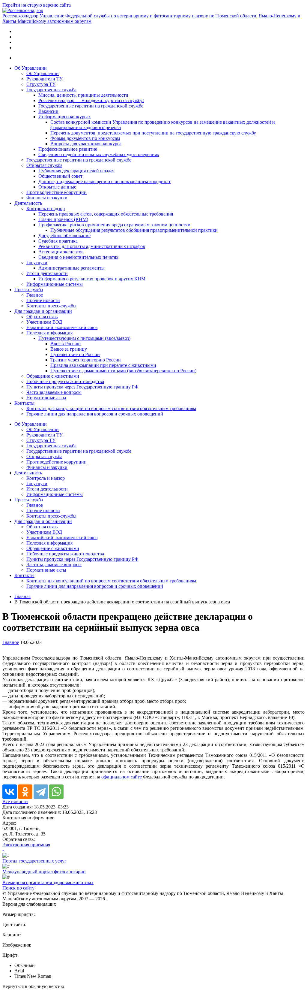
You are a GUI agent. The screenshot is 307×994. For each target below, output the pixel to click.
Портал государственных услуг (34, 860)
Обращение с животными (52, 376)
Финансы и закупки (46, 197)
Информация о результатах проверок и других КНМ (91, 278)
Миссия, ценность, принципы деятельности (83, 95)
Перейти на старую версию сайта (36, 5)
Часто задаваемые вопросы (54, 392)
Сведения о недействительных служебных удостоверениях (98, 154)
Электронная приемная (26, 844)
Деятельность (28, 203)
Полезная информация (49, 332)
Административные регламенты (71, 267)
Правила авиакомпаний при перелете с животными (103, 365)
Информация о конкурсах (64, 116)
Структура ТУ (40, 84)
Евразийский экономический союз (61, 327)
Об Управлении (30, 68)
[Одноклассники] (25, 791)
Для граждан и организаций (43, 311)
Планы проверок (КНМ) (63, 219)
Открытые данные (57, 186)
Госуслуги (36, 262)
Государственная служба (51, 89)
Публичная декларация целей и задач (76, 170)
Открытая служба (44, 165)
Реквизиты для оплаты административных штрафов (91, 246)
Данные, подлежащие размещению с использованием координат (104, 181)
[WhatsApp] (56, 791)
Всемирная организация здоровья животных (48, 882)
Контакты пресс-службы (51, 305)
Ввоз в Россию (65, 343)
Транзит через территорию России (85, 359)
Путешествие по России (75, 354)
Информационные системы (54, 284)
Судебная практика (58, 240)
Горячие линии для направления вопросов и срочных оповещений (94, 413)
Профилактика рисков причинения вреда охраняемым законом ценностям (114, 224)
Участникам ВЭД (44, 322)
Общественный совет (60, 176)
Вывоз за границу (68, 349)
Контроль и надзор (45, 208)
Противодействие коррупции (56, 192)
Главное (34, 295)
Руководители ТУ (44, 78)
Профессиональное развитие (67, 149)
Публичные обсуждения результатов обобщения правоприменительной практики (134, 230)
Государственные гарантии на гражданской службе (90, 105)
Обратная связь (42, 316)
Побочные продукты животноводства (65, 381)
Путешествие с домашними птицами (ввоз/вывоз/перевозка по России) (123, 370)
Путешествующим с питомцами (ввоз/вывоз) (84, 338)
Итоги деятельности (47, 273)
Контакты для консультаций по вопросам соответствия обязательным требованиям (111, 408)
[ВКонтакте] (9, 791)
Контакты (24, 403)
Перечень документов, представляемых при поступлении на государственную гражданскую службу (153, 132)
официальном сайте (121, 776)
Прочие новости (43, 300)
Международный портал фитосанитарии (44, 871)
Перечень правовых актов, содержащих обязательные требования (105, 213)
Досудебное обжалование (64, 235)
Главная (22, 596)
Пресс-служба (28, 289)
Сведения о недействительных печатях (78, 257)
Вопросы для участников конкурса (85, 143)
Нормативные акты (46, 397)
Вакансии (48, 111)
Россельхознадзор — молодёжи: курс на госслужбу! (91, 100)
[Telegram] (41, 791)
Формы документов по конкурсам (85, 138)
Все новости (15, 801)
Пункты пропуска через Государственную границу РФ (82, 386)
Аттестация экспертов (61, 251)
